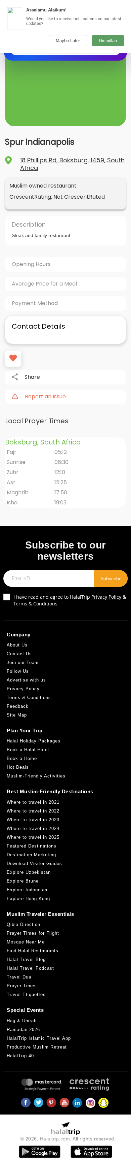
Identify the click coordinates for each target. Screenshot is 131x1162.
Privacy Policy (106, 597)
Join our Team (23, 662)
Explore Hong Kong (28, 898)
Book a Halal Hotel (28, 749)
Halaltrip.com (55, 1138)
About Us (17, 645)
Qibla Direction (23, 924)
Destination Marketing (31, 854)
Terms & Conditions (35, 603)
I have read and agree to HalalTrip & (69, 600)
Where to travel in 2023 (33, 819)
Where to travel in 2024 (33, 828)
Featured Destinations (31, 846)
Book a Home (22, 758)
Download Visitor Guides (34, 863)
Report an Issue (45, 396)
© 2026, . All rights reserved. (68, 1138)
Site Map (17, 715)
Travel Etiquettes (26, 994)
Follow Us (18, 671)
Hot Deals (18, 767)
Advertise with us (26, 680)
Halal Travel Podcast (30, 968)
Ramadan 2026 (23, 1029)
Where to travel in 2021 (33, 802)
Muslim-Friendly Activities (36, 775)
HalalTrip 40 (20, 1055)
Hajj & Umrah (22, 1020)
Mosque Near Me (26, 941)
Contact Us (19, 653)
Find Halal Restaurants (32, 950)
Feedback (18, 706)
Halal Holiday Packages (33, 740)
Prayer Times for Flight (33, 933)
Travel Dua (19, 977)
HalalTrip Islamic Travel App (39, 1038)
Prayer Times (22, 985)
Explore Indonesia (27, 889)
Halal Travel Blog (26, 959)
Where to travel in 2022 (33, 811)
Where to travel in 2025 (33, 837)
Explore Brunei (23, 881)
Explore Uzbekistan (29, 872)
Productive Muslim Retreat (37, 1047)
